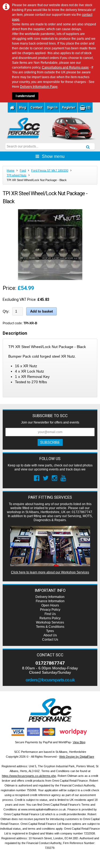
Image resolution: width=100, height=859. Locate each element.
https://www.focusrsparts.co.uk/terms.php (29, 775)
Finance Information (50, 601)
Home (10, 170)
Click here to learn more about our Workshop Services (50, 572)
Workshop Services (50, 622)
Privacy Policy (50, 610)
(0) (87, 107)
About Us (50, 635)
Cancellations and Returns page (65, 67)
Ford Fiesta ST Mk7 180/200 (49, 170)
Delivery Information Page (39, 87)
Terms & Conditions (50, 627)
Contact (36, 107)
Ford (23, 170)
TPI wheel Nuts (16, 175)
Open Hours (50, 605)
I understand (25, 96)
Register (68, 107)
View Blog (79, 742)
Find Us (50, 614)
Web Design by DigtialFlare (76, 756)
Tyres (50, 631)
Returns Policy (50, 618)
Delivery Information (50, 597)
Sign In (52, 107)
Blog (22, 107)
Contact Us (50, 639)
